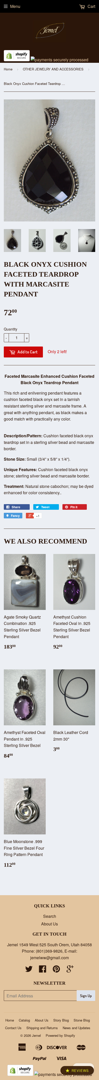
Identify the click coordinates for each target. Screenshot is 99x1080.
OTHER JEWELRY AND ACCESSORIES (53, 69)
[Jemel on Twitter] (29, 970)
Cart (91, 6)
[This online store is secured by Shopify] (17, 60)
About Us (49, 924)
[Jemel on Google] (70, 970)
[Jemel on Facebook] (42, 970)
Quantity (10, 329)
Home (8, 69)
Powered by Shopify (60, 1035)
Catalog (24, 1020)
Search (49, 916)
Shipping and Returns (42, 1027)
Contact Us (13, 1027)
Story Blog (61, 1020)
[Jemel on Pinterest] (56, 970)
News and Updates (76, 1027)
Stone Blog (82, 1020)
